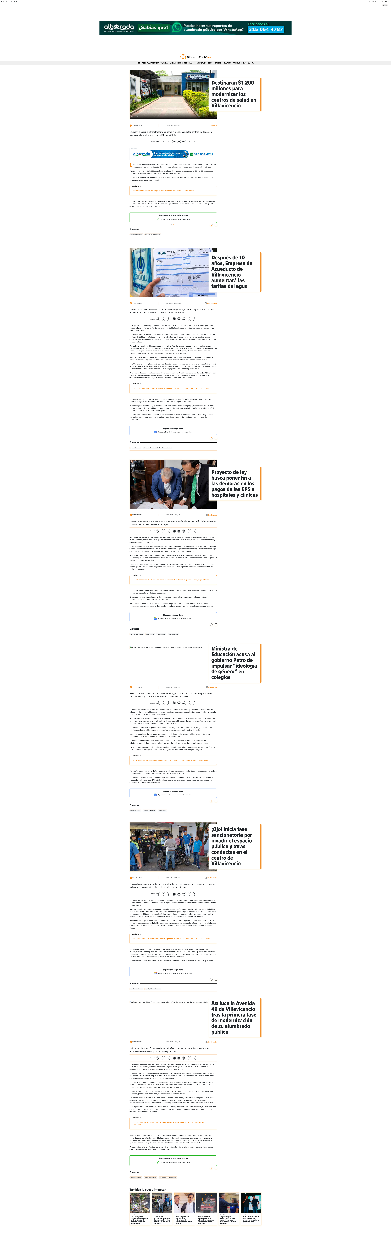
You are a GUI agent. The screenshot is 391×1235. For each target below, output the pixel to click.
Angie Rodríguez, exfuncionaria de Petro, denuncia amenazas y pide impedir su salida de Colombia (170, 760)
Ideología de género (135, 810)
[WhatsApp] (168, 141)
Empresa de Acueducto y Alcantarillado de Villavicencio (157, 447)
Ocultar (385, 5)
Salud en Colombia (173, 634)
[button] (216, 225)
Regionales (188, 63)
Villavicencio (175, 63)
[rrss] (369, 2)
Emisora (246, 63)
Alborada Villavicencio (135, 1177)
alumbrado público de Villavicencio (167, 1177)
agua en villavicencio (135, 447)
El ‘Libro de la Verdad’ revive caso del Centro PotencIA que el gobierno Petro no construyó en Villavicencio (168, 1123)
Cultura (227, 63)
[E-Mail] (184, 141)
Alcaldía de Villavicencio (136, 234)
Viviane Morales (162, 810)
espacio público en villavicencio (152, 988)
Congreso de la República (136, 634)
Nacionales (201, 63)
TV (253, 63)
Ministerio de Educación (149, 810)
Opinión (218, 63)
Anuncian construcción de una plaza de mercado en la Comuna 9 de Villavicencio (163, 191)
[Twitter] (163, 141)
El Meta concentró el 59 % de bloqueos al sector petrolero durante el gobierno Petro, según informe (171, 580)
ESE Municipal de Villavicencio (152, 234)
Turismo (236, 63)
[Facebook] (158, 141)
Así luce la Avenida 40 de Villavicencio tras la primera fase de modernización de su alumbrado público (171, 388)
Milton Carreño (150, 634)
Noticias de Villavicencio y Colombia (152, 63)
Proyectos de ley (161, 634)
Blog (210, 63)
